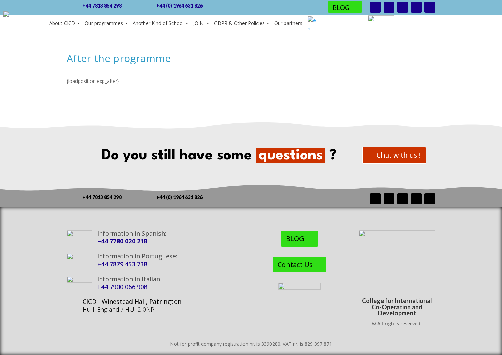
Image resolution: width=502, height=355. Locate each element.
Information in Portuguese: (137, 256)
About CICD (62, 23)
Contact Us (295, 264)
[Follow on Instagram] (389, 7)
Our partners (288, 23)
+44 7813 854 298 (102, 6)
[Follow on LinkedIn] (429, 7)
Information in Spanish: (131, 233)
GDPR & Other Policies (239, 23)
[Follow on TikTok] (416, 7)
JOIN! (199, 23)
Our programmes (104, 23)
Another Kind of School (158, 23)
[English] (311, 24)
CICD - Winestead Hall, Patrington (132, 301)
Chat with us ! (399, 155)
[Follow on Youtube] (402, 7)
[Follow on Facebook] (375, 7)
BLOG (341, 7)
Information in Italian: (129, 279)
